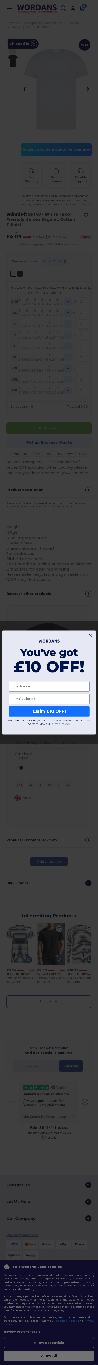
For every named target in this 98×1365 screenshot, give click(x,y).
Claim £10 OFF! (49, 711)
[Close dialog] (90, 635)
